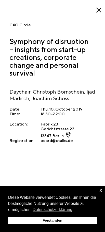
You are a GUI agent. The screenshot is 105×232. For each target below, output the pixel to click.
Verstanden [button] (52, 220)
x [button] (100, 190)
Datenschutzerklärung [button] (52, 209)
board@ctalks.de (57, 140)
